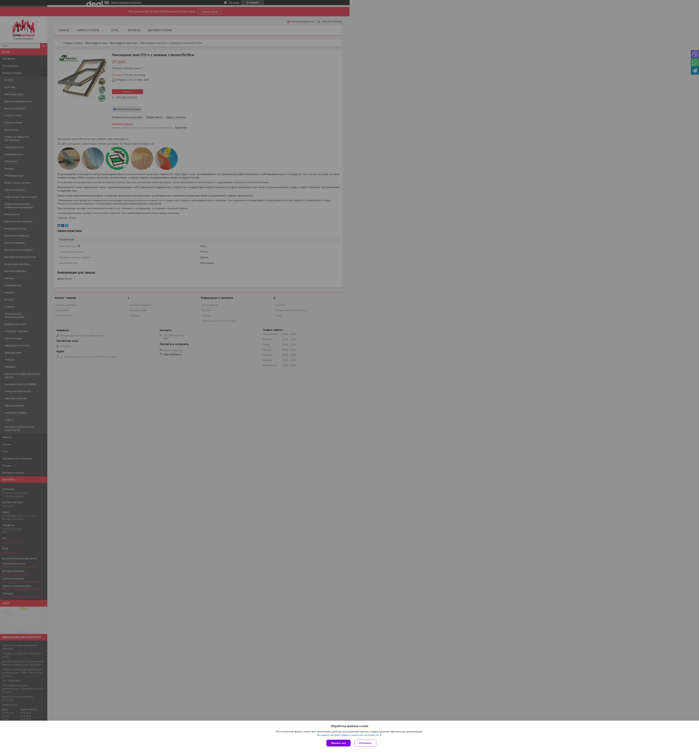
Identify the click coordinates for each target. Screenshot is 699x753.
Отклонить (365, 743)
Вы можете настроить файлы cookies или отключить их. (348, 735)
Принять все (338, 743)
